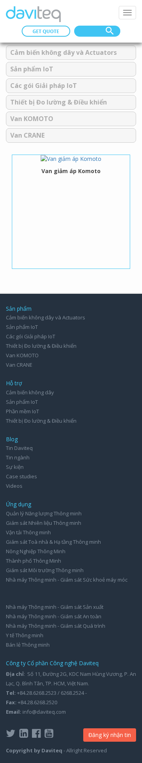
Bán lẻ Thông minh (28, 644)
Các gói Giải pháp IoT (43, 85)
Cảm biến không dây (30, 392)
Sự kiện (15, 466)
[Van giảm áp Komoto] (71, 158)
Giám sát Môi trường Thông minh (45, 570)
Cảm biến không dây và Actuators (63, 52)
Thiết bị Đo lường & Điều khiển (58, 102)
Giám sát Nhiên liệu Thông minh (43, 522)
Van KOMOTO (31, 118)
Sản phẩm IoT (31, 69)
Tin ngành (18, 457)
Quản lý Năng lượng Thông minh (44, 513)
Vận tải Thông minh (28, 532)
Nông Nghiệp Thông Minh (35, 551)
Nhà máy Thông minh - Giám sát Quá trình (55, 625)
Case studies (21, 476)
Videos (14, 485)
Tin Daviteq (19, 447)
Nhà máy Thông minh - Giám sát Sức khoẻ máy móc (66, 579)
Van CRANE (27, 135)
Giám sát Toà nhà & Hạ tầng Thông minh (53, 541)
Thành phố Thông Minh (33, 560)
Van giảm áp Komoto (71, 171)
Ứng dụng (18, 504)
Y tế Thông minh (24, 635)
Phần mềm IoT (22, 411)
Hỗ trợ (14, 383)
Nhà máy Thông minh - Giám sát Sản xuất (54, 606)
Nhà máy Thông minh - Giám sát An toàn (53, 616)
